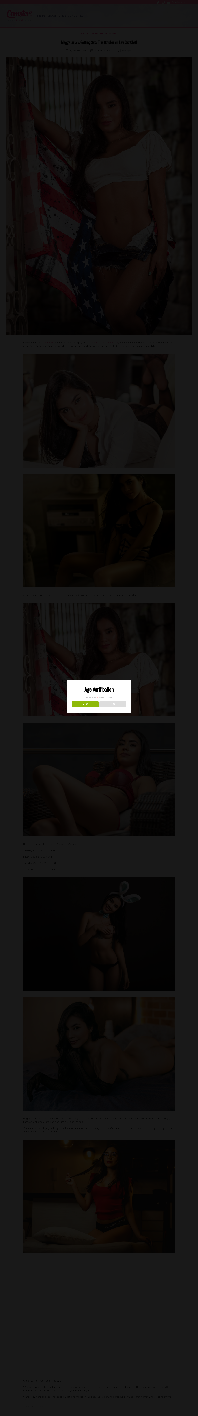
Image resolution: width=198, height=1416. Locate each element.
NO (113, 704)
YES (85, 704)
